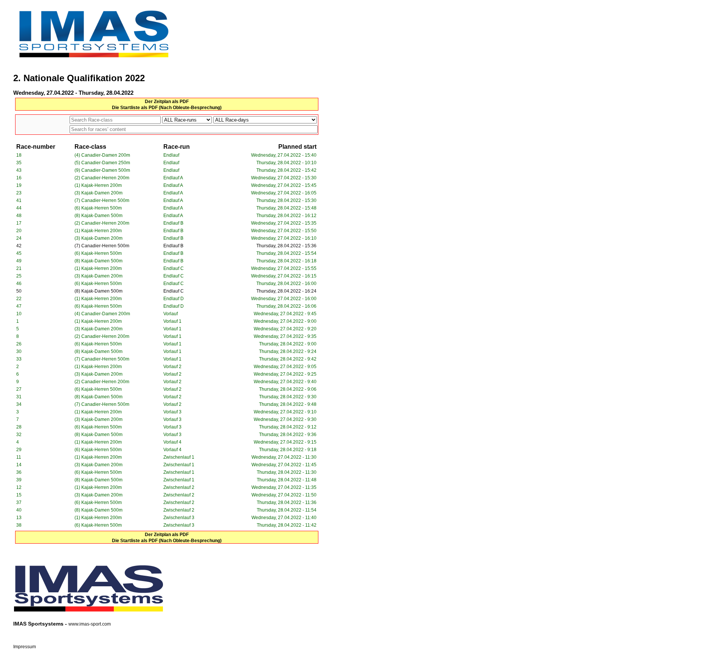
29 (19, 449)
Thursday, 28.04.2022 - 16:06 (286, 306)
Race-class (90, 146)
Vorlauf (170, 313)
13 (19, 517)
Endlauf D (173, 298)
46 (19, 283)
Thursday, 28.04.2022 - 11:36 (286, 502)
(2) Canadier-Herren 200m (101, 177)
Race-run (176, 146)
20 (19, 230)
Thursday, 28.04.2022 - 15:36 (286, 245)
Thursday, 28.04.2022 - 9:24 (287, 351)
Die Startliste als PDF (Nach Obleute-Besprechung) (167, 107)
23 (19, 193)
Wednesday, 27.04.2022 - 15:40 (283, 155)
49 (19, 261)
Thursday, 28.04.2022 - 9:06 (287, 389)
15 (19, 495)
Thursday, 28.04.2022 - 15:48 (286, 208)
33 (19, 359)
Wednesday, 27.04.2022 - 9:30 (285, 419)
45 (19, 253)
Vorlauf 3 (172, 412)
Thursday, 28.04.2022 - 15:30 (286, 200)
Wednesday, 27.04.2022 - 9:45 (285, 313)
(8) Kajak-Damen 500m (98, 215)
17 (19, 223)
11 (18, 457)
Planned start (297, 146)
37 (19, 502)
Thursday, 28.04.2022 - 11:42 (286, 525)
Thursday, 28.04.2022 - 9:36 (287, 434)
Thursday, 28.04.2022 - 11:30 (286, 472)
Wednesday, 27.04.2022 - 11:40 (283, 517)
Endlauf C (173, 268)
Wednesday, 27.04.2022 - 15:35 (283, 223)
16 (19, 177)
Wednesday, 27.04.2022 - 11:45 (283, 464)
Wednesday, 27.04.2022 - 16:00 (283, 298)
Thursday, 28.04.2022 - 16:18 (286, 261)
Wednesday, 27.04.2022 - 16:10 (283, 238)
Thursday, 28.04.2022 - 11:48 (286, 479)
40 (19, 510)
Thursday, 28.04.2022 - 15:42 (286, 170)
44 (19, 208)
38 (19, 525)
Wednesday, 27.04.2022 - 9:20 (285, 328)
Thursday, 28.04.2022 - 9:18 (287, 449)
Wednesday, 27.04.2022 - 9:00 (285, 321)
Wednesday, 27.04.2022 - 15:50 (283, 230)
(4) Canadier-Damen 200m (102, 155)
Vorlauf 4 (172, 442)
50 (19, 291)
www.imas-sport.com (89, 624)
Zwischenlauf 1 (178, 457)
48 (19, 215)
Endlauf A (173, 177)
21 (19, 268)
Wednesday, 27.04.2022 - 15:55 (283, 268)
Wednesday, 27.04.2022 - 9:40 (285, 381)
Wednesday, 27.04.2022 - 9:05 (285, 366)
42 (19, 245)
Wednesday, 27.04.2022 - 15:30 (283, 177)
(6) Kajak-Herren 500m (98, 208)
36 (19, 472)
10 (19, 313)
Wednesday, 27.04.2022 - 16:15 (283, 276)
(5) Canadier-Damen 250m (102, 162)
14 (19, 464)
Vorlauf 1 (172, 321)
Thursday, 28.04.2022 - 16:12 (286, 215)
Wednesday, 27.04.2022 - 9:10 (285, 412)
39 (19, 479)
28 (19, 427)
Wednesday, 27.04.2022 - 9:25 (285, 374)
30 (19, 351)
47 (19, 306)
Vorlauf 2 (172, 366)
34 (19, 404)
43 (19, 170)
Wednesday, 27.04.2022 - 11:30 (283, 457)
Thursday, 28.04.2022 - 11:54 (286, 510)
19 (19, 185)
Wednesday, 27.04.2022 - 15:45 (283, 185)
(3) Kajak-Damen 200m (98, 193)
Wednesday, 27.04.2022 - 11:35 (283, 487)
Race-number (35, 146)
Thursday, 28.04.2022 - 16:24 (286, 291)
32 (19, 434)
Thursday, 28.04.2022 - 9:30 (287, 396)
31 (19, 396)
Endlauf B (173, 223)
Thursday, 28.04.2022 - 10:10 (286, 162)
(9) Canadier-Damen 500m (102, 170)
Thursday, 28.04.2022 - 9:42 (287, 359)
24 (19, 238)
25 (19, 276)
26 (19, 344)
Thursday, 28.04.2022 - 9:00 (287, 344)
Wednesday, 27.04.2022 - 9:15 (285, 442)
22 (19, 298)
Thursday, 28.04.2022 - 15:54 (286, 253)
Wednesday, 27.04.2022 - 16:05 (283, 193)
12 (19, 487)
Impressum (24, 646)
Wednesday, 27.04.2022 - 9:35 (285, 336)
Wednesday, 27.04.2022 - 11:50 (283, 495)
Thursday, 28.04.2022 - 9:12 (287, 427)
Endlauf (171, 155)
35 (19, 162)
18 (19, 155)
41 (19, 200)
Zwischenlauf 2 (178, 487)
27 (19, 389)
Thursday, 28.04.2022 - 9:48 (287, 404)
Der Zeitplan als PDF (167, 101)
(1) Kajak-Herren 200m (98, 185)
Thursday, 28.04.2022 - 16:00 (286, 283)
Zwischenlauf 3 (178, 517)
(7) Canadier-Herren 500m (101, 200)
